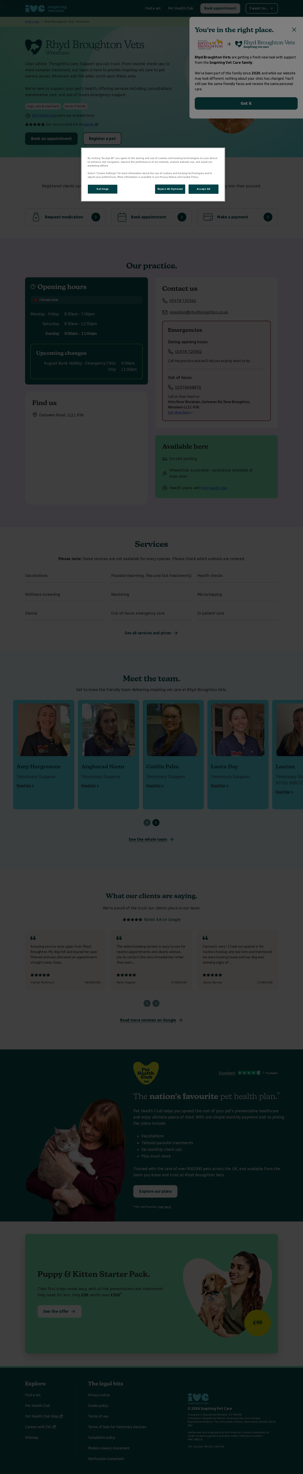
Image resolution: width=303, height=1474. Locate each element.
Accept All (203, 188)
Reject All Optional (170, 188)
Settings (102, 188)
